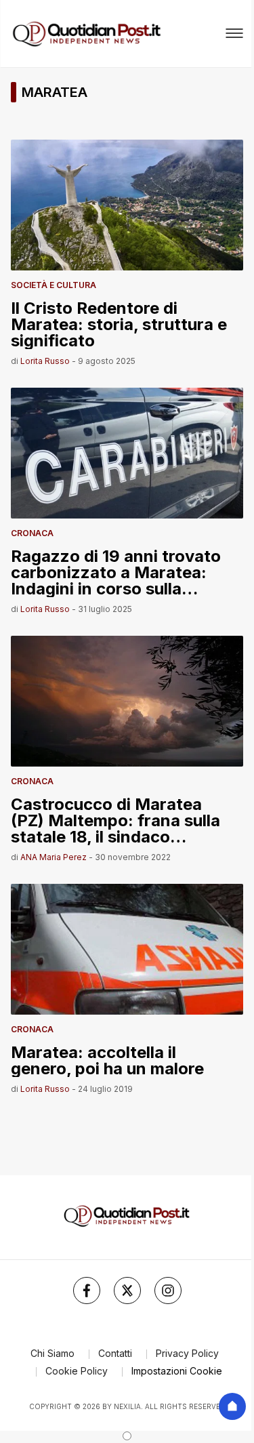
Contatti (115, 1353)
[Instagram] (168, 1290)
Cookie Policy (76, 1371)
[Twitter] (127, 1290)
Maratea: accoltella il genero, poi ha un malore (107, 1059)
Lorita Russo (45, 361)
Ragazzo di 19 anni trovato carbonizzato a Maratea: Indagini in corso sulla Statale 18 (116, 571)
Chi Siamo (52, 1353)
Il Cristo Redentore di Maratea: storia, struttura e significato (119, 323)
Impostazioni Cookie (176, 1371)
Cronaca (32, 533)
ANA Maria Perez (53, 857)
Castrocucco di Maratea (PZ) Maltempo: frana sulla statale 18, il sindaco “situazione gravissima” (115, 819)
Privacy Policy (187, 1353)
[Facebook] (86, 1290)
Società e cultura (53, 285)
